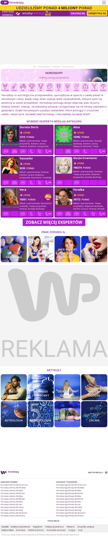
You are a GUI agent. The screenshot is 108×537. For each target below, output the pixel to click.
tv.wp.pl (71, 530)
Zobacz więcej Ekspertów (54, 222)
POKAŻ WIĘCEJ (53, 521)
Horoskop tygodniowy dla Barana (69, 493)
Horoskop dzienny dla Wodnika (13, 487)
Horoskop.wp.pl (44, 67)
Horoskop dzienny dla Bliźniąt (13, 499)
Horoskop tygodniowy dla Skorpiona (71, 513)
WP (35, 67)
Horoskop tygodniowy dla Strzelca (70, 515)
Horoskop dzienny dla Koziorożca (14, 485)
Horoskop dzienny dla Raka (12, 502)
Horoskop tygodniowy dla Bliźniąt (69, 499)
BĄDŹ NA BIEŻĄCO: (96, 472)
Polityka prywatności (54, 526)
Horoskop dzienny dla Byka (12, 496)
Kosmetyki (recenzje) (56, 530)
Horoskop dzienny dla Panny (12, 507)
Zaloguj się (78, 13)
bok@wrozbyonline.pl (20, 526)
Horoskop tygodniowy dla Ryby (68, 490)
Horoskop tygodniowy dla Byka (68, 496)
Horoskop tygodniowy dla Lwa (68, 504)
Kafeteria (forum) (36, 530)
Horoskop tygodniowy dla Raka (68, 502)
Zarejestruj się (97, 13)
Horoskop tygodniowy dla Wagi (68, 510)
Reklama (71, 526)
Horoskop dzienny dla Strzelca (13, 515)
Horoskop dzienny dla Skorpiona (14, 513)
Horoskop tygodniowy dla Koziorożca (71, 485)
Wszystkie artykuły (85, 526)
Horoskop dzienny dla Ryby (12, 490)
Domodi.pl (20, 530)
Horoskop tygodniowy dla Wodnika (70, 487)
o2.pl (80, 530)
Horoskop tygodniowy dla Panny (69, 507)
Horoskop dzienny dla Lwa (11, 504)
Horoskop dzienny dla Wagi (12, 510)
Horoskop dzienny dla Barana (13, 493)
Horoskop (56, 67)
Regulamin (37, 526)
